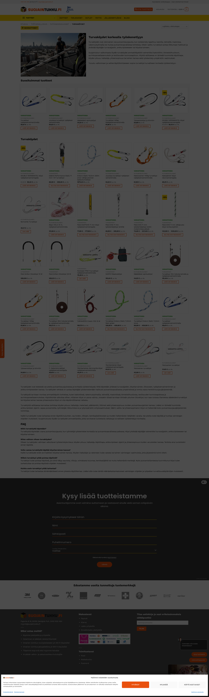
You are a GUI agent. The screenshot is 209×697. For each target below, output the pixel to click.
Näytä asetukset (192, 685)
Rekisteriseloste (19, 692)
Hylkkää (164, 685)
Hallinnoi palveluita (197, 692)
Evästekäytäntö (8, 692)
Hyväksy (135, 685)
